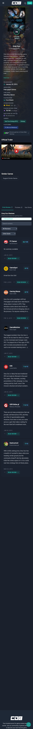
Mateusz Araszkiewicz (15, 406)
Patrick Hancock (14, 445)
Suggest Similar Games (10, 178)
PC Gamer (13, 241)
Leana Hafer (13, 368)
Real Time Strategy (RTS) (11, 121)
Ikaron (12, 95)
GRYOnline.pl (14, 404)
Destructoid (14, 443)
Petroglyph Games (10, 89)
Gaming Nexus (15, 291)
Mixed (10, 105)
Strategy (23, 121)
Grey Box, (7, 95)
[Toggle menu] (3, 3)
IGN (11, 366)
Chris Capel (13, 329)
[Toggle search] (25, 3)
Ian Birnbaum (13, 243)
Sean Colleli (13, 293)
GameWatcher (15, 327)
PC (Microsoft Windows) (11, 127)
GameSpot (13, 268)
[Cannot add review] (28, 724)
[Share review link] (5, 258)
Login (29, 3)
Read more (6, 77)
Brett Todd (13, 270)
